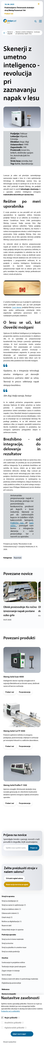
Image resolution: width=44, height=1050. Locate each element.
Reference (5, 989)
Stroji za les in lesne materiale (13, 939)
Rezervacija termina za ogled (17, 884)
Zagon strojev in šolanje (11, 970)
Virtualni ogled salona (14, 878)
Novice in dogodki (10, 32)
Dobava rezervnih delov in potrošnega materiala (20, 979)
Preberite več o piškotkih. (10, 1011)
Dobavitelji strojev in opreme (12, 929)
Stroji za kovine (7, 943)
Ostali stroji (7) (7, 917)
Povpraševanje (24, 692)
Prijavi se (33, 848)
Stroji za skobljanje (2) (10, 901)
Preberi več (9, 692)
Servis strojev (7, 975)
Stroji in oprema (8, 896)
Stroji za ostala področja (11, 951)
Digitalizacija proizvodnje (11, 983)
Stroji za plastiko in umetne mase (14, 947)
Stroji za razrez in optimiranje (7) (14, 905)
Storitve (5, 958)
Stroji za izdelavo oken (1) (11, 909)
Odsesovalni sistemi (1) (10, 913)
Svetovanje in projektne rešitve (13, 962)
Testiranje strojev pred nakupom (14, 966)
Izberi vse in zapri (19, 1034)
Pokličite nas (17, 522)
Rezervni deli (6, 925)
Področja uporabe (9, 934)
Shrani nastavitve (9, 1042)
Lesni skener (17, 307)
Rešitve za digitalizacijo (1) (12, 921)
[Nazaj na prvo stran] (9, 21)
